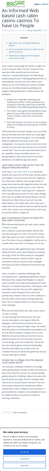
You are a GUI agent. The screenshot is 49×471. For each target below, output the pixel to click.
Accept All (25, 452)
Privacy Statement (34, 30)
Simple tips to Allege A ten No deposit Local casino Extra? (24, 56)
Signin (37, 4)
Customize (24, 459)
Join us (45, 4)
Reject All (24, 465)
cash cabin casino (20, 171)
